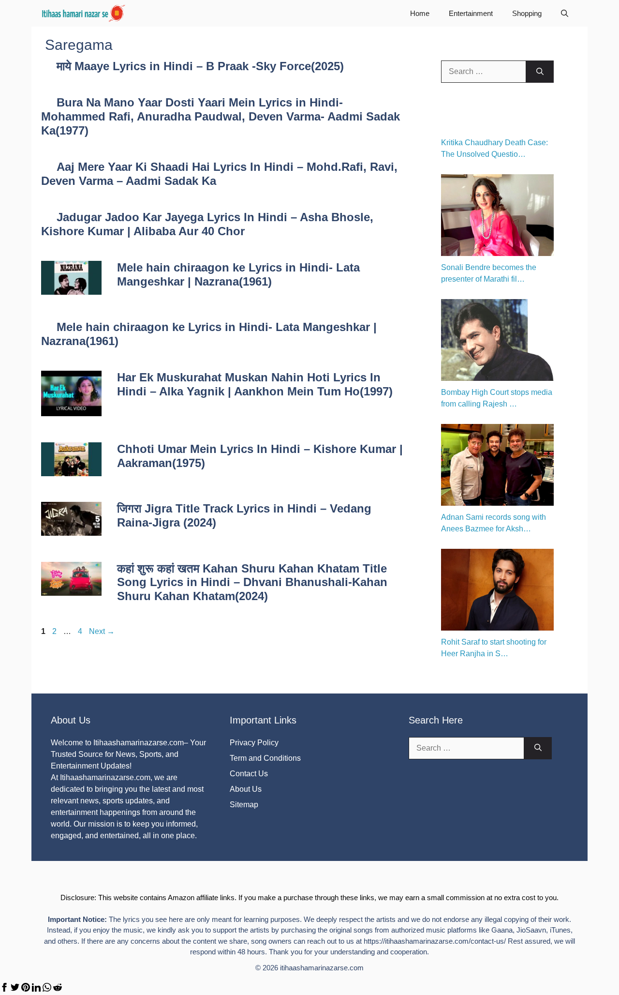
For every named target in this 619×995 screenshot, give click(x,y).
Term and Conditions (265, 758)
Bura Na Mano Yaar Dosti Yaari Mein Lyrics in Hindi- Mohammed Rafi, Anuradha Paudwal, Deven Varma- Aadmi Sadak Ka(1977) (220, 116)
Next (102, 631)
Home (419, 13)
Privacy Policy (254, 743)
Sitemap (244, 804)
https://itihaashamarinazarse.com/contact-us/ (435, 941)
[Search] (540, 71)
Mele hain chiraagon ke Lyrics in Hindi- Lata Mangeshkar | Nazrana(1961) (238, 274)
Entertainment (471, 13)
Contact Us (249, 773)
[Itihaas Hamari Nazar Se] (84, 13)
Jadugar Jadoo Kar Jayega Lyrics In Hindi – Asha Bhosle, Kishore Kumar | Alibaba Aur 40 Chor (207, 224)
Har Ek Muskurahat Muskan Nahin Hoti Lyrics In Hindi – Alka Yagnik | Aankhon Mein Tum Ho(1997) (255, 384)
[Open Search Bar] (564, 13)
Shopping (527, 13)
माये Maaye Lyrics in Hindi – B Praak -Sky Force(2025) (200, 66)
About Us (246, 789)
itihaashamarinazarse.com (322, 968)
